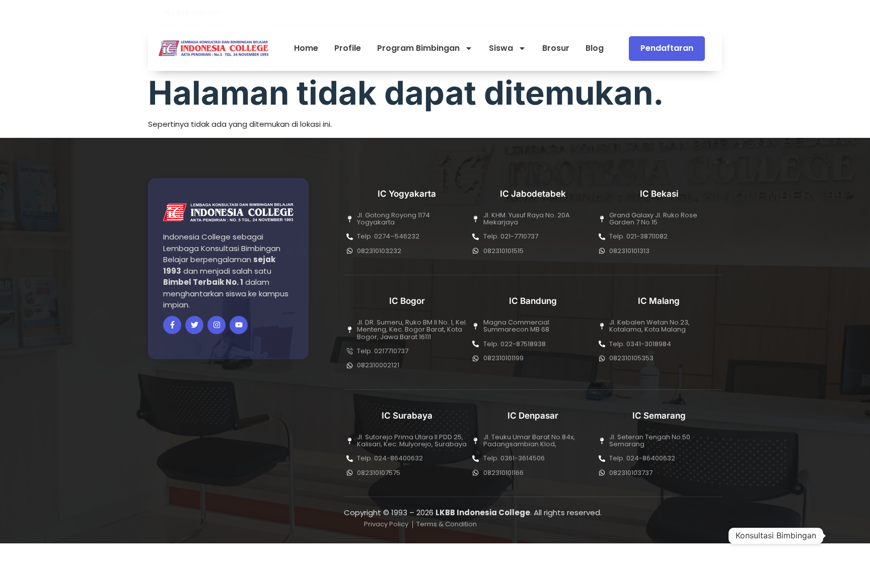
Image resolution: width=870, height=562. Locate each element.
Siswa (501, 48)
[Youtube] (687, 13)
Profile (347, 48)
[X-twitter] (670, 13)
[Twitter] (194, 325)
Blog (595, 48)
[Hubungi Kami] (841, 535)
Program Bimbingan (418, 48)
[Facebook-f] (172, 325)
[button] (719, 13)
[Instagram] (704, 13)
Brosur (555, 48)
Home (306, 48)
